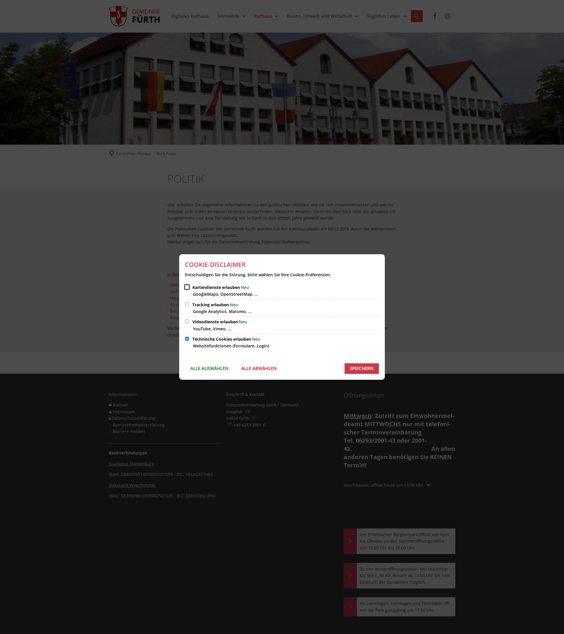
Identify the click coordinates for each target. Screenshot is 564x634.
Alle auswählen (209, 368)
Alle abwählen (259, 368)
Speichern (362, 368)
